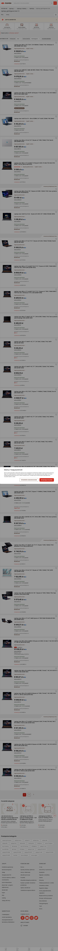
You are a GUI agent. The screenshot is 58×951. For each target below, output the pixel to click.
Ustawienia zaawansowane (29, 480)
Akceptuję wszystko (46, 480)
